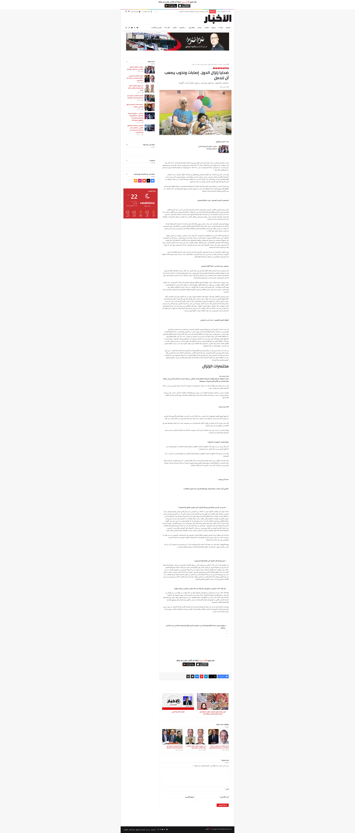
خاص (215, 68)
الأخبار (207, 829)
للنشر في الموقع (140, 829)
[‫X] (148, 181)
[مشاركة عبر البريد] (192, 676)
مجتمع (214, 27)
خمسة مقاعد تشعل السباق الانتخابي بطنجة (134, 105)
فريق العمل (132, 829)
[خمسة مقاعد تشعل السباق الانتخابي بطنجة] (150, 107)
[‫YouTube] (144, 181)
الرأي (175, 27)
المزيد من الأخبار (156, 27)
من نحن (148, 829)
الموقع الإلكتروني (189, 797)
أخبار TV (167, 27)
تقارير (220, 68)
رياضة (200, 27)
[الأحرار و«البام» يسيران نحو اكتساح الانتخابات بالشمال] (172, 736)
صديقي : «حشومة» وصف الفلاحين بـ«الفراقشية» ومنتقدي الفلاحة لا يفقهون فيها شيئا (185, 11)
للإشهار (126, 829)
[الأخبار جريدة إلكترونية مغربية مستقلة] (218, 19)
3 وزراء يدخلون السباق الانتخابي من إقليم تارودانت (207, 147)
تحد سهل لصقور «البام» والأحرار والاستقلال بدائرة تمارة (196, 747)
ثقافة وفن (192, 27)
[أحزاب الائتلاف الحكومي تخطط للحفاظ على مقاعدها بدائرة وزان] (218, 736)
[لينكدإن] (206, 676)
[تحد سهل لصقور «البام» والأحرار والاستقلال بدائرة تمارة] (195, 736)
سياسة (221, 27)
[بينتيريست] (201, 676)
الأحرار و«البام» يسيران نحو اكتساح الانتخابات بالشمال (174, 747)
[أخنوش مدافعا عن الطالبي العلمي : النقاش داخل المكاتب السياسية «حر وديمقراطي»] (150, 127)
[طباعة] (188, 676)
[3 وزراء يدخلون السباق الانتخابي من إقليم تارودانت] (223, 149)
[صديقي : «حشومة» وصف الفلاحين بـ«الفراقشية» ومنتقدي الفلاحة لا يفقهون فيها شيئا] (150, 115)
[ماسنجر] (197, 676)
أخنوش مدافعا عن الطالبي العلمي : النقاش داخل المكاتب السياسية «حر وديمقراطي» (135, 129)
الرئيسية (228, 27)
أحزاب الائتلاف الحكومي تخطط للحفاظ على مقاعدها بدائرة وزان (219, 747)
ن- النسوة (182, 27)
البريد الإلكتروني (224, 797)
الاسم (227, 789)
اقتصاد (207, 27)
